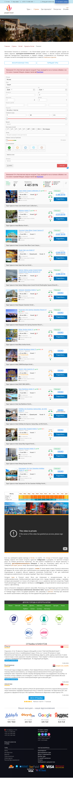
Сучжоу (39, 609)
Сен (54, 493)
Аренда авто (29, 638)
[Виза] (14, 618)
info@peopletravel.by (44, 736)
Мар (29, 493)
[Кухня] (59, 618)
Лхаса (63, 605)
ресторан (14, 565)
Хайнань (39, 605)
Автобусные (8, 752)
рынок (20, 565)
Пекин (10, 605)
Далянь (31, 605)
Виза (14, 624)
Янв (20, 493)
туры (13, 577)
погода (48, 558)
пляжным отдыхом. (50, 57)
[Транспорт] (44, 632)
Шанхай (17, 605)
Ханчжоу (47, 609)
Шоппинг (44, 624)
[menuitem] (7, 2)
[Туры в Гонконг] (15, 508)
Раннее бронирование (11, 760)
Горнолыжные (9, 756)
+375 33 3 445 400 (9, 735)
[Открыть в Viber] (42, 734)
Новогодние (8, 758)
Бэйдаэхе (48, 605)
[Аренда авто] (29, 632)
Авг (50, 493)
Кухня (59, 624)
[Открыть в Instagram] (48, 734)
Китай (32, 558)
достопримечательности (21, 563)
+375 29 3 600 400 (9, 733)
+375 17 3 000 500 (9, 732)
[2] (26, 701)
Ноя (62, 493)
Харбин (25, 609)
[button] (29, 9)
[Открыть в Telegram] (45, 734)
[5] (31, 701)
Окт (58, 493)
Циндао (55, 605)
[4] (29, 701)
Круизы (6, 754)
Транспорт (44, 638)
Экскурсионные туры (20, 63)
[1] (25, 701)
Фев (25, 493)
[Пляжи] (29, 618)
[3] (28, 701)
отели (52, 590)
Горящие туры (52, 63)
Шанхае (50, 591)
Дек (66, 493)
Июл (45, 493)
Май (37, 493)
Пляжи (29, 624)
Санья (32, 609)
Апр (33, 493)
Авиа (6, 750)
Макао (25, 605)
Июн (41, 493)
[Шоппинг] (44, 618)
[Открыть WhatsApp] (39, 734)
